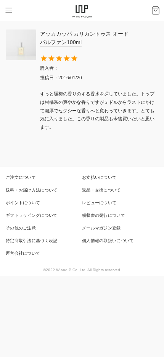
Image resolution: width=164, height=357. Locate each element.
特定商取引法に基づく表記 (32, 240)
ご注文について (21, 177)
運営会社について (23, 253)
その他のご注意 (21, 228)
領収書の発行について (103, 215)
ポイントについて (23, 202)
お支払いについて (99, 177)
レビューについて (99, 202)
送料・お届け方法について (32, 190)
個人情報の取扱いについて (108, 240)
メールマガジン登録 (101, 228)
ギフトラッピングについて (32, 215)
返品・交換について (101, 190)
